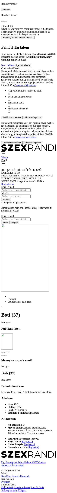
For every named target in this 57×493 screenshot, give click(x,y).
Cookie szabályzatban (25, 85)
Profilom (5, 481)
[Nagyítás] (9, 352)
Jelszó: (4, 193)
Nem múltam (8, 65)
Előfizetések (7, 487)
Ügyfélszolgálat (9, 462)
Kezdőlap (6, 476)
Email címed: (7, 187)
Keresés (15, 476)
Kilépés (21, 490)
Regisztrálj (27, 441)
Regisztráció (7, 184)
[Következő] (5, 355)
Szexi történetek (22, 487)
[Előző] (2, 355)
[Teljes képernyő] (5, 352)
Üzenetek (25, 476)
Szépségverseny (9, 490)
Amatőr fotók (37, 487)
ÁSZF (34, 462)
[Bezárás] (2, 352)
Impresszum (18, 465)
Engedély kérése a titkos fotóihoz (18, 37)
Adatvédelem (24, 462)
